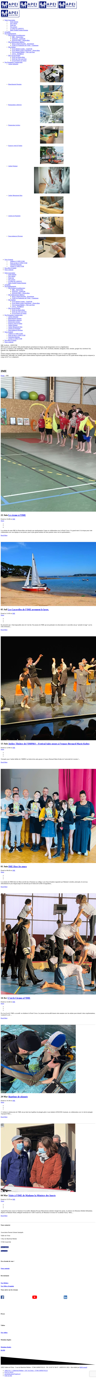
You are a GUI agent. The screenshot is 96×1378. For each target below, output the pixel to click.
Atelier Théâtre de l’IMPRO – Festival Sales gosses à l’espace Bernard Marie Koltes (48, 743)
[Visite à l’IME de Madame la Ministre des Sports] (38, 1191)
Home (2, 375)
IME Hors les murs (17, 866)
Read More (4, 535)
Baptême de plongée (18, 1096)
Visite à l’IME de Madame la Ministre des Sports (32, 1195)
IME (13, 519)
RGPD (3, 1350)
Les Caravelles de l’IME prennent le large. (28, 609)
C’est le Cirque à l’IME (19, 998)
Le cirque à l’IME (17, 515)
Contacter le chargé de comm (9, 1319)
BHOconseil (83, 1367)
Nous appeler (5, 1247)
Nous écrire (4, 1251)
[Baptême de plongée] (38, 1092)
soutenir (7, 1268)
